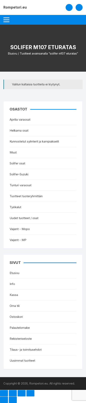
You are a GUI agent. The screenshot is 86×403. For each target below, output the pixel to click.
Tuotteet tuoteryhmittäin (26, 196)
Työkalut (15, 207)
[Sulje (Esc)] (30, 393)
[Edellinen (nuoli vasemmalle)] (4, 400)
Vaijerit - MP (18, 240)
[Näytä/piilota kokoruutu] (13, 393)
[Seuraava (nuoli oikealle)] (13, 400)
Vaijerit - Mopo (20, 229)
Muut (13, 152)
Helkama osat (19, 130)
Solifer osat (17, 163)
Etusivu (12, 53)
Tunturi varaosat (20, 185)
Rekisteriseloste (21, 339)
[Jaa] (22, 393)
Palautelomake (20, 328)
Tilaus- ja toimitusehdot (26, 349)
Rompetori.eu (15, 7)
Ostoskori (16, 317)
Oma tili (15, 306)
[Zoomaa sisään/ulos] (4, 393)
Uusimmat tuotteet (22, 360)
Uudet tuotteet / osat (24, 218)
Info (12, 284)
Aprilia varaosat (20, 119)
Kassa (14, 295)
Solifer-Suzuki (19, 174)
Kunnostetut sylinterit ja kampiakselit (34, 141)
